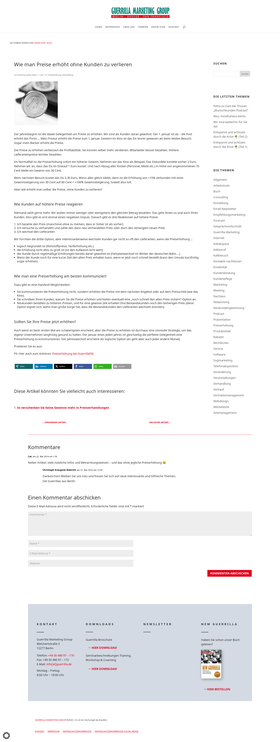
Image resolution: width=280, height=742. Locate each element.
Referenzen (112, 27)
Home (98, 27)
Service (218, 349)
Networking (221, 302)
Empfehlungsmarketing (229, 215)
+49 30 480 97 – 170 (61, 655)
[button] (24, 366)
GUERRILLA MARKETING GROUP (50, 720)
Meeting (218, 290)
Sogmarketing (222, 360)
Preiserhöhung (54, 75)
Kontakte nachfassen (227, 261)
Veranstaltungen (224, 378)
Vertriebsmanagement (228, 395)
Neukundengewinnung (228, 308)
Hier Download (104, 648)
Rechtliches (221, 343)
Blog (49, 43)
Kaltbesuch (220, 255)
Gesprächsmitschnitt (227, 226)
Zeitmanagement (225, 413)
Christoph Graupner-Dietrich (59, 470)
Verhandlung (67, 75)
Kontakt (174, 27)
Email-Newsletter (224, 209)
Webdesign (221, 401)
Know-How (158, 27)
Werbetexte (221, 407)
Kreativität (220, 267)
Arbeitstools (221, 185)
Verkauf (218, 389)
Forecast (219, 220)
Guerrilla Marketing (226, 232)
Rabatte (218, 337)
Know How (39, 43)
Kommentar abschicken (229, 573)
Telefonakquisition (225, 366)
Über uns (129, 27)
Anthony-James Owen (27, 75)
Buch (216, 191)
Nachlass (219, 296)
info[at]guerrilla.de (59, 664)
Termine (143, 27)
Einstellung (220, 203)
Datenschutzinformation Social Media (116, 731)
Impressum (54, 731)
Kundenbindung (224, 273)
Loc (30, 456)
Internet (218, 238)
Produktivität (222, 331)
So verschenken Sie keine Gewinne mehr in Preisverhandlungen (63, 408)
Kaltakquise (221, 244)
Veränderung (222, 372)
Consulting (220, 197)
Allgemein (220, 180)
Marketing (220, 285)
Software (219, 354)
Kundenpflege (222, 279)
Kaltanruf (219, 250)
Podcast (218, 314)
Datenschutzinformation (77, 731)
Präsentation (222, 319)
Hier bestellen (218, 689)
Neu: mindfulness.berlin (229, 116)
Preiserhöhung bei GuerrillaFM (72, 354)
